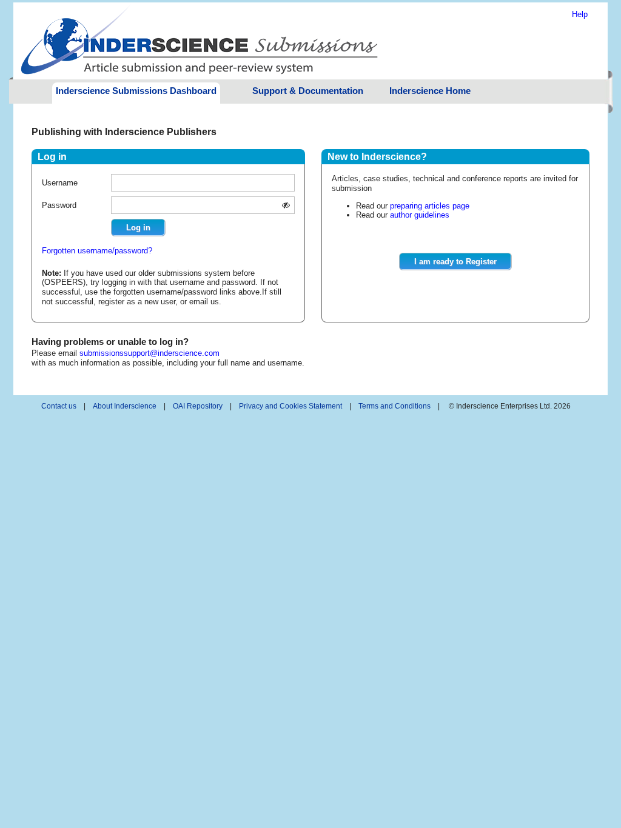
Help (580, 14)
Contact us (58, 406)
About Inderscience (124, 406)
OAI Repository (198, 406)
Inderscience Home (430, 90)
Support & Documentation (307, 90)
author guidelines (419, 214)
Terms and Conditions (394, 406)
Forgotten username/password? (97, 250)
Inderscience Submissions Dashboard (136, 90)
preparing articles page (429, 205)
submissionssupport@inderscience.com (149, 353)
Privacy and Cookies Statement (290, 406)
